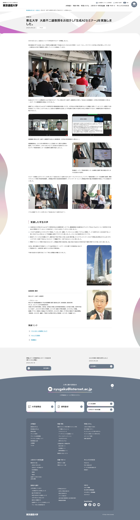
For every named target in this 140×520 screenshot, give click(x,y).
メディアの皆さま (62, 495)
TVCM (32, 445)
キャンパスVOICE (123, 5)
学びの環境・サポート (88, 429)
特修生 (33, 474)
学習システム (85, 5)
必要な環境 (33, 478)
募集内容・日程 (34, 462)
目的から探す (34, 485)
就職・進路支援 (87, 438)
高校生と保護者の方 (36, 500)
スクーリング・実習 (88, 436)
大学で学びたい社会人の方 (38, 497)
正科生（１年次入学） (36, 465)
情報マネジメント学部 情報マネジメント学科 (67, 426)
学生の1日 (86, 462)
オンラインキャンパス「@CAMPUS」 (92, 431)
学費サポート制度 (61, 462)
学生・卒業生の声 (88, 465)
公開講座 (33, 443)
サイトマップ (87, 494)
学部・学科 (76, 5)
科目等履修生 (35, 469)
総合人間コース (62, 445)
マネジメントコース (63, 431)
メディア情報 (87, 487)
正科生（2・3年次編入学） (37, 467)
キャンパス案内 (34, 433)
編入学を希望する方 (36, 493)
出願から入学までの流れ (36, 476)
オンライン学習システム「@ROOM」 (92, 433)
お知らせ (86, 485)
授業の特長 (33, 431)
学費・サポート (110, 5)
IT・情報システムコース (64, 429)
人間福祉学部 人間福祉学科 (63, 443)
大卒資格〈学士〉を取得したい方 (39, 490)
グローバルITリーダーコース (65, 436)
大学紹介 (68, 5)
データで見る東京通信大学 (90, 467)
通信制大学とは (34, 426)
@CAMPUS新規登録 (89, 489)
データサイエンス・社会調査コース (66, 433)
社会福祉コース (62, 448)
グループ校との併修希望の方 (38, 504)
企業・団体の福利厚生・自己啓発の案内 (67, 498)
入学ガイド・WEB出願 (98, 5)
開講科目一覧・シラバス (62, 453)
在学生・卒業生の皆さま (64, 491)
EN (127, 2)
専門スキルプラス (62, 440)
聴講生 (33, 472)
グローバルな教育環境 (36, 436)
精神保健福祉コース (63, 450)
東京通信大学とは (35, 429)
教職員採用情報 (62, 500)
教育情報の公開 (34, 440)
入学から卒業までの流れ (89, 426)
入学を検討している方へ (36, 488)
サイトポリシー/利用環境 (89, 492)
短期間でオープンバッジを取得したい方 (41, 502)
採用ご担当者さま (63, 493)
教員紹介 (86, 469)
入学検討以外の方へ (62, 488)
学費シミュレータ (61, 465)
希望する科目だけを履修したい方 (39, 495)
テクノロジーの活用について (37, 438)
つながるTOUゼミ (63, 438)
